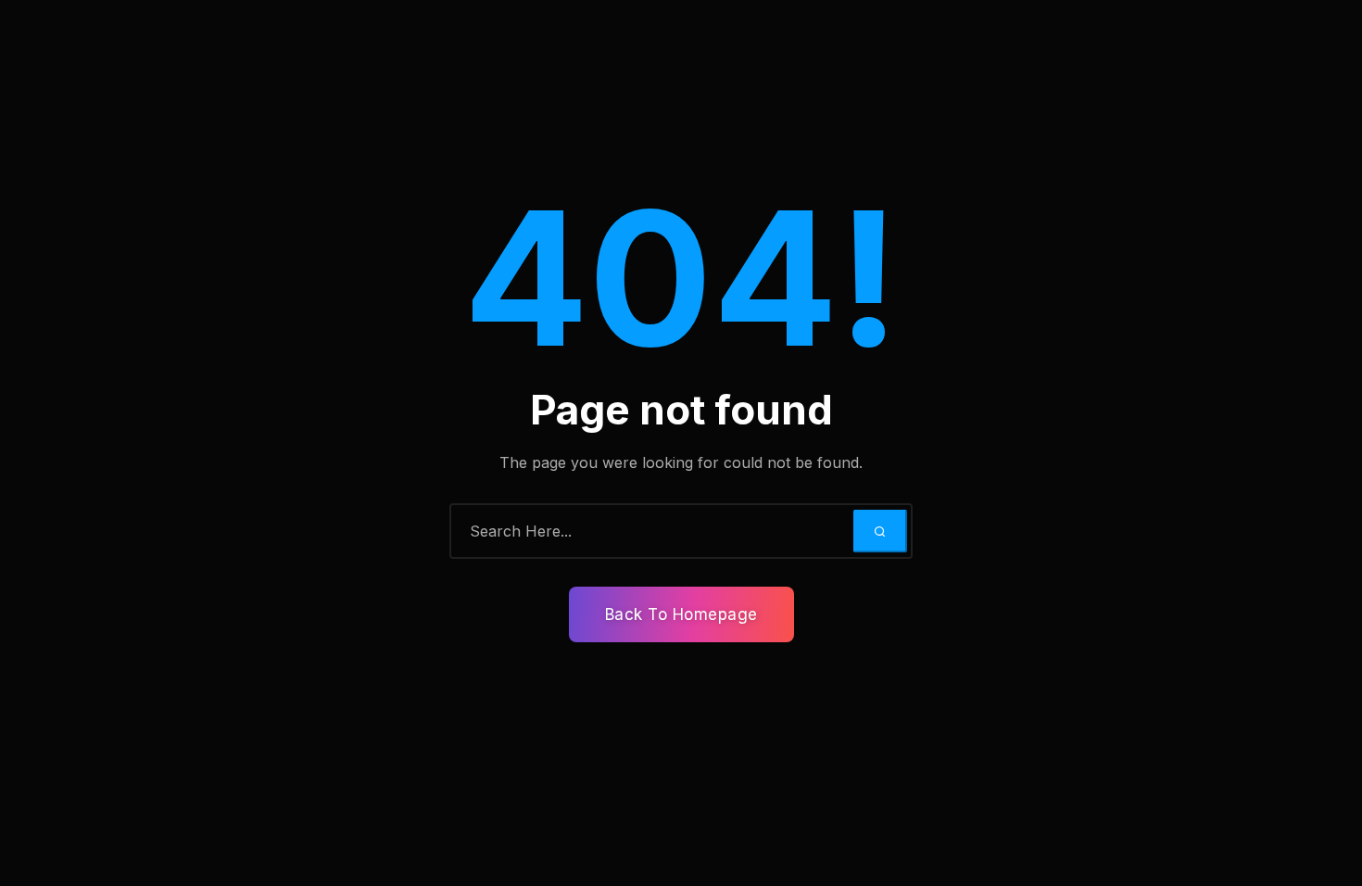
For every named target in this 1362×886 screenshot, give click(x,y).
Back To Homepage (681, 614)
